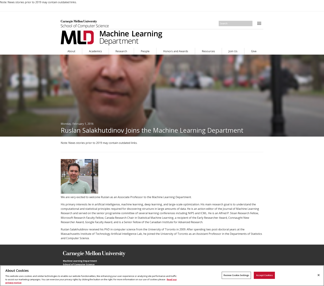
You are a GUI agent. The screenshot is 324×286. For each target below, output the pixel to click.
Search (250, 23)
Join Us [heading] (232, 51)
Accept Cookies (264, 275)
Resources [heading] (208, 51)
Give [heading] (253, 51)
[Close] (318, 275)
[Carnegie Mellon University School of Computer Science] (85, 24)
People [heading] (145, 51)
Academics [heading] (95, 51)
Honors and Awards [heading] (175, 51)
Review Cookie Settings (236, 275)
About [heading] (71, 51)
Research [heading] (121, 51)
